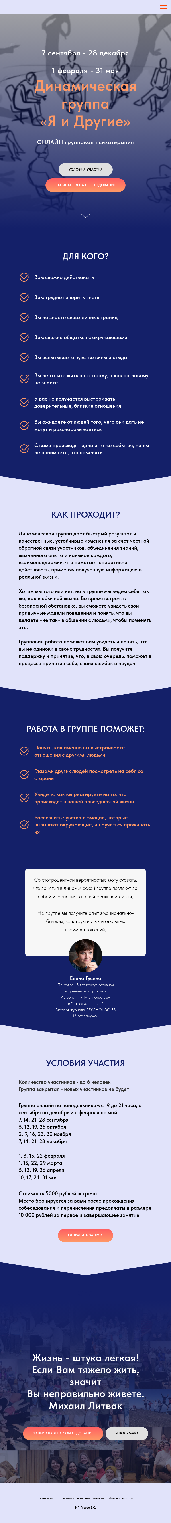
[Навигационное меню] (163, 7)
